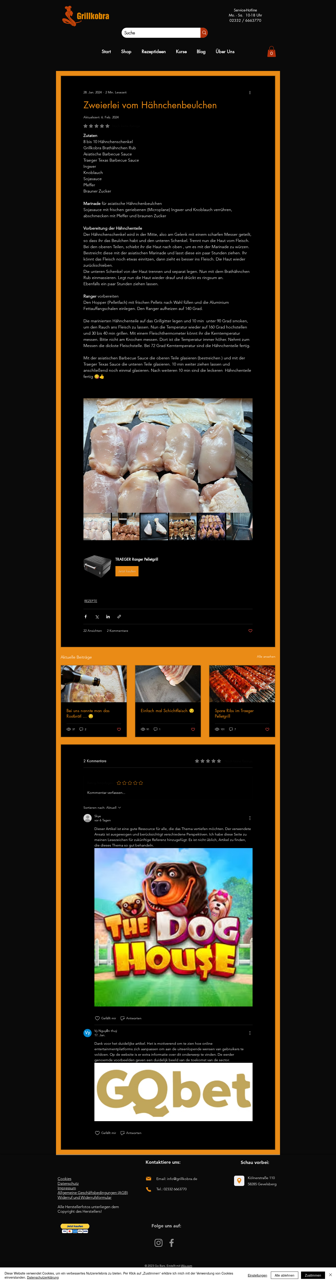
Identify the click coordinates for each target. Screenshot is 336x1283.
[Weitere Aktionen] (250, 92)
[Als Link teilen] (119, 616)
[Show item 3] (154, 526)
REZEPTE (90, 601)
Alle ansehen (266, 656)
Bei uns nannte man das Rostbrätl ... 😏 (88, 713)
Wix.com (186, 1265)
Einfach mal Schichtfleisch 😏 (167, 710)
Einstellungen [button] (257, 1275)
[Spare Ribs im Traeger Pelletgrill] (242, 683)
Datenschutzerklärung (43, 1277)
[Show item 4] (183, 526)
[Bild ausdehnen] (168, 455)
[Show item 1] (97, 526)
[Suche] (204, 33)
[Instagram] (158, 1242)
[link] (271, 51)
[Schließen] (330, 1275)
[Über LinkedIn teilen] (108, 616)
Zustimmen (313, 1275)
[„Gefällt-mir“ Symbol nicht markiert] (97, 1018)
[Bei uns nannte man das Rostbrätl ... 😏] (94, 683)
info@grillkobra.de (182, 1179)
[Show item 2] (125, 526)
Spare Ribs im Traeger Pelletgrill (234, 713)
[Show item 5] (211, 526)
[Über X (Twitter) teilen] (97, 616)
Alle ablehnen (284, 1275)
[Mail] (149, 1178)
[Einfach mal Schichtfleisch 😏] (168, 683)
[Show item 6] (240, 526)
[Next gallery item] (247, 455)
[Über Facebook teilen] (85, 616)
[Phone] (149, 1189)
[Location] (239, 1181)
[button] (168, 567)
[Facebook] (171, 1242)
